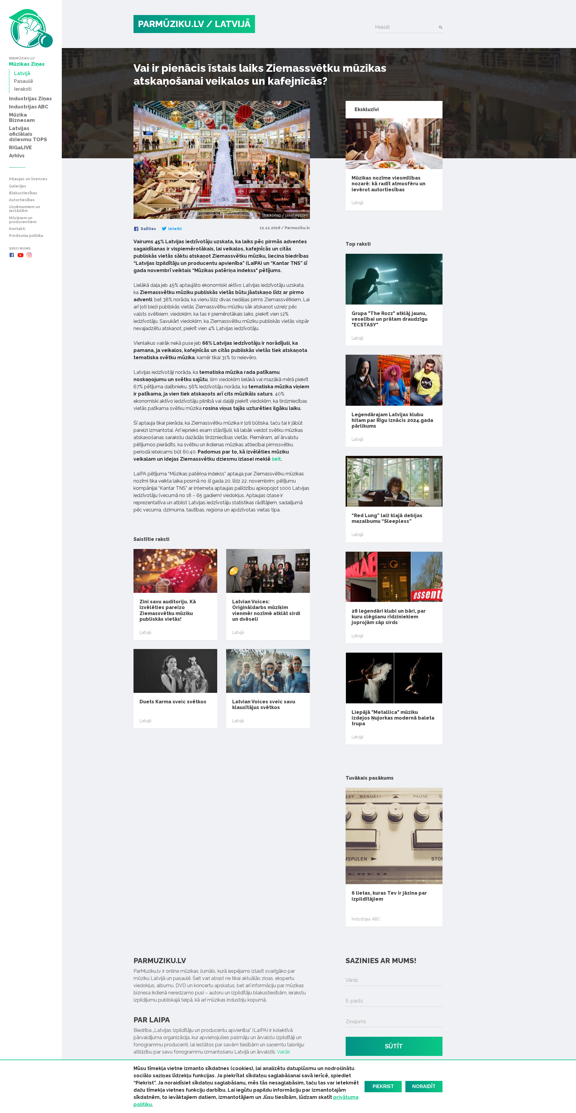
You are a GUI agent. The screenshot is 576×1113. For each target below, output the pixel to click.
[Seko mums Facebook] (11, 255)
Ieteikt (174, 229)
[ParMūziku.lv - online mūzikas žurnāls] (31, 28)
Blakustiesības (23, 193)
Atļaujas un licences (28, 179)
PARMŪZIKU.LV (171, 24)
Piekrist (383, 1086)
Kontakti (17, 229)
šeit (276, 459)
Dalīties (148, 229)
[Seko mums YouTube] (20, 255)
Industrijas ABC (366, 919)
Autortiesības (22, 200)
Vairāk (283, 1052)
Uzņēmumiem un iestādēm (24, 209)
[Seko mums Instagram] (29, 255)
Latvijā (145, 632)
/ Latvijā (228, 24)
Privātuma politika (26, 236)
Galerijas (17, 186)
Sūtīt (394, 1046)
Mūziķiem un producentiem (22, 220)
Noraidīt (424, 1086)
